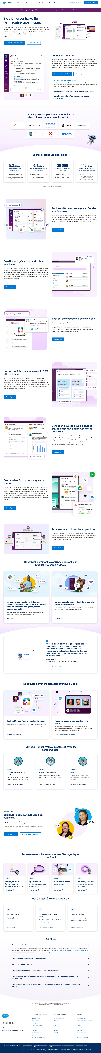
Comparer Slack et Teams (14, 734)
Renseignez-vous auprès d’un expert (65, 734)
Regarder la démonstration (13, 42)
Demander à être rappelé (46, 927)
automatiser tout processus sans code (62, 950)
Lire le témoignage (54, 667)
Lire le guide (8, 890)
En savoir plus (76, 10)
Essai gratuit (33, 42)
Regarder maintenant (77, 927)
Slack (12, 489)
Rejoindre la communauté (29, 834)
